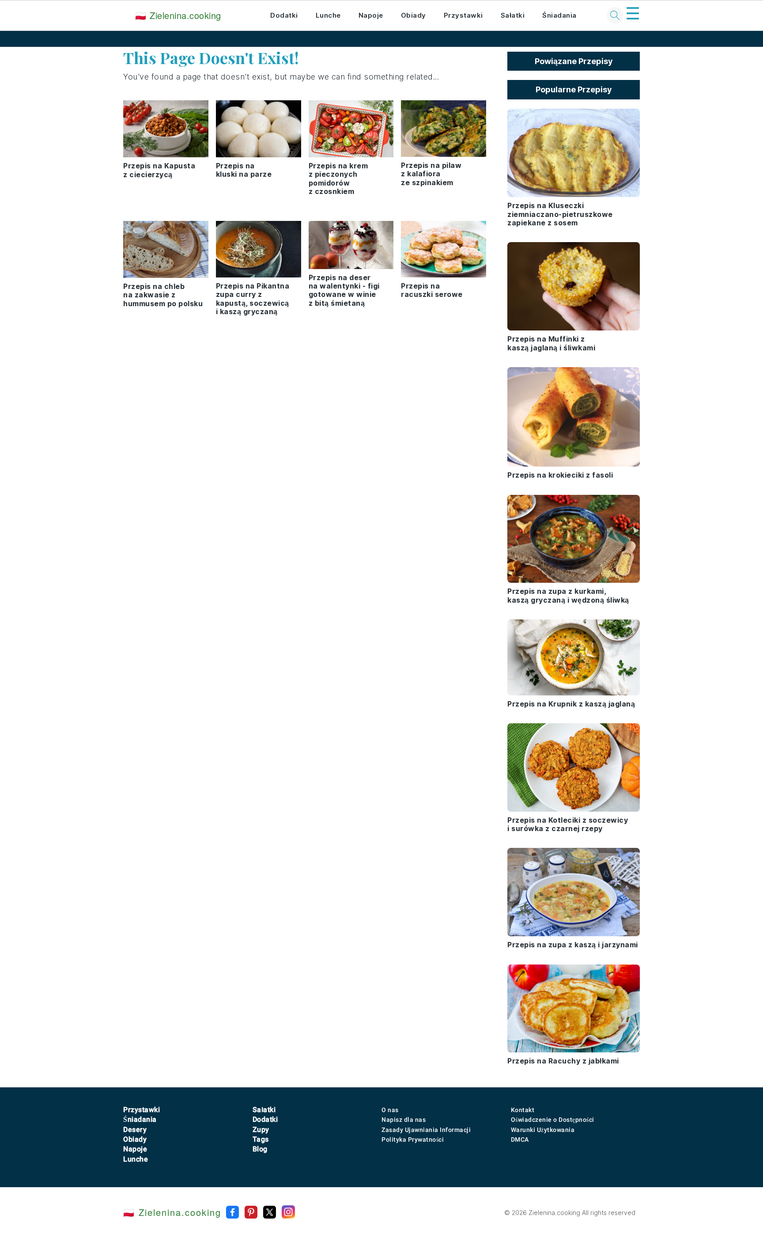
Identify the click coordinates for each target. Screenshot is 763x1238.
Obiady (413, 15)
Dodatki (284, 15)
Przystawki (463, 15)
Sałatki (513, 15)
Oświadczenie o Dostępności (552, 1119)
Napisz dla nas (404, 1119)
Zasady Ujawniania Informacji (426, 1129)
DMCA (520, 1139)
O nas (390, 1109)
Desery (135, 1129)
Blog (260, 1149)
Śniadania (559, 15)
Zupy (261, 1129)
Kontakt (523, 1109)
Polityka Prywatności (413, 1139)
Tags (261, 1139)
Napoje (371, 15)
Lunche (328, 15)
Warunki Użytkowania (543, 1129)
